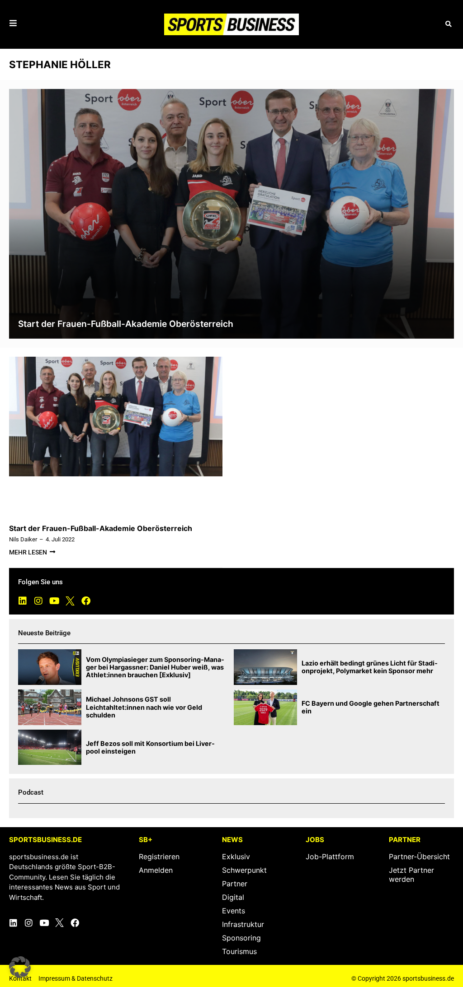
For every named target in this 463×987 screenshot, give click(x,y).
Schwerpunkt (244, 870)
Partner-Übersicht (419, 856)
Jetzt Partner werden (411, 875)
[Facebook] (85, 600)
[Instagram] (38, 600)
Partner (234, 883)
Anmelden (156, 870)
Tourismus (239, 951)
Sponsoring (241, 937)
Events (233, 910)
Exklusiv (236, 856)
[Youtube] (54, 600)
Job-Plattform (330, 856)
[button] (448, 24)
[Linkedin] (22, 600)
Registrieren (159, 856)
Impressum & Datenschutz (75, 978)
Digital (233, 897)
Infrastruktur (243, 924)
